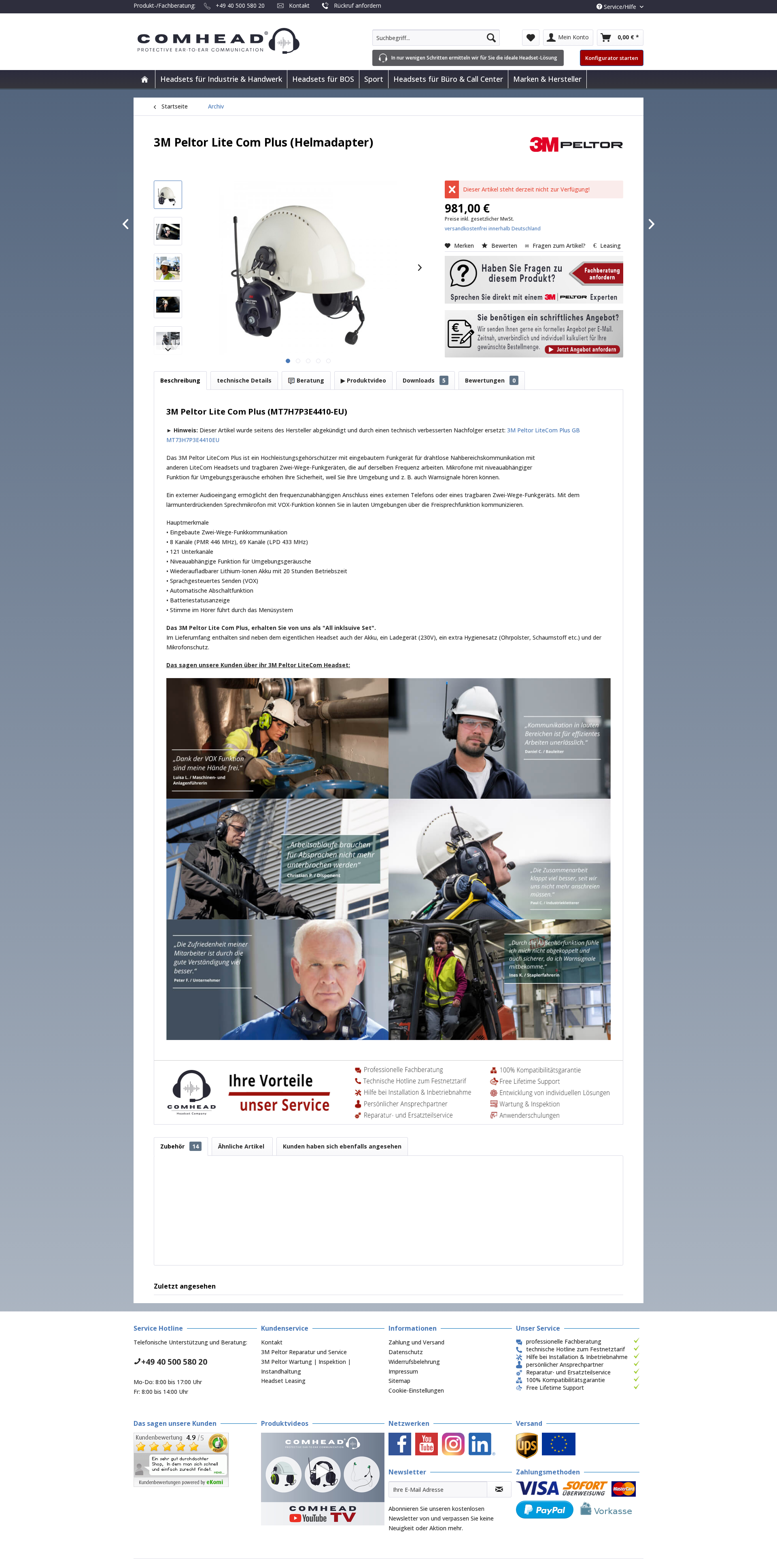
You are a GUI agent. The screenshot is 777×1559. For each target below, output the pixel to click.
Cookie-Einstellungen (416, 1390)
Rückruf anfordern (357, 5)
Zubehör (179, 1146)
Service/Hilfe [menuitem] (620, 7)
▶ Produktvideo (363, 380)
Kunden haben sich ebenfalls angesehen (342, 1146)
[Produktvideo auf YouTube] (322, 1479)
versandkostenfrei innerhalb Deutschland (493, 228)
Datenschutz (405, 1352)
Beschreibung (180, 380)
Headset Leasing (283, 1381)
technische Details (244, 380)
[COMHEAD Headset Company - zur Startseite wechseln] (232, 40)
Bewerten (504, 245)
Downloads (424, 380)
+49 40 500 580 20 (240, 5)
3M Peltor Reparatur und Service (304, 1352)
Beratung (309, 380)
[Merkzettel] (530, 38)
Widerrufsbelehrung (414, 1361)
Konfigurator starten (611, 58)
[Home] (144, 79)
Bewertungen (490, 380)
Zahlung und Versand (416, 1342)
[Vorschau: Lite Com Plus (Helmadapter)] (168, 195)
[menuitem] (436, 38)
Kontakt (299, 5)
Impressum (403, 1371)
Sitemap (399, 1381)
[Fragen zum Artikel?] (534, 334)
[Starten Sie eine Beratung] (534, 280)
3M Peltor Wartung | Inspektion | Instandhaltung (306, 1366)
